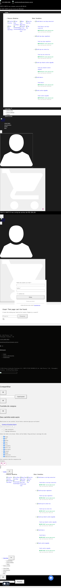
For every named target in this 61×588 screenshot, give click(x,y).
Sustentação (16, 483)
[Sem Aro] (30, 477)
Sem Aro (29, 479)
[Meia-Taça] (23, 477)
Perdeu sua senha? (30, 301)
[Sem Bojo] (9, 481)
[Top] (28, 481)
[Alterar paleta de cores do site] (6, 584)
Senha (21, 288)
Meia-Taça (22, 479)
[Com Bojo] (16, 477)
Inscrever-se (37, 305)
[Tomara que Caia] (23, 482)
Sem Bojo (8, 482)
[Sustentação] (16, 482)
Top (28, 482)
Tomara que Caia (23, 484)
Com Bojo (15, 479)
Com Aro (8, 479)
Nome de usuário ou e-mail (27, 282)
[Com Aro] (9, 477)
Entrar (30, 297)
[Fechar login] (3, 401)
